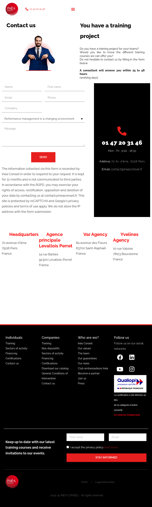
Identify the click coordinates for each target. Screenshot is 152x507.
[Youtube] (120, 369)
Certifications (13, 358)
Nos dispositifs (51, 348)
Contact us (12, 363)
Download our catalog (55, 368)
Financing (11, 353)
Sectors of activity (16, 348)
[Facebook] (120, 357)
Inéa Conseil (85, 343)
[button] (73, 9)
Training (10, 343)
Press (81, 383)
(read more (110, 447)
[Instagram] (132, 369)
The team (84, 353)
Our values (84, 348)
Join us (82, 378)
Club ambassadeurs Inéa (93, 368)
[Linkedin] (132, 357)
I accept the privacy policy (94, 447)
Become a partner (89, 373)
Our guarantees (87, 358)
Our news (83, 363)
